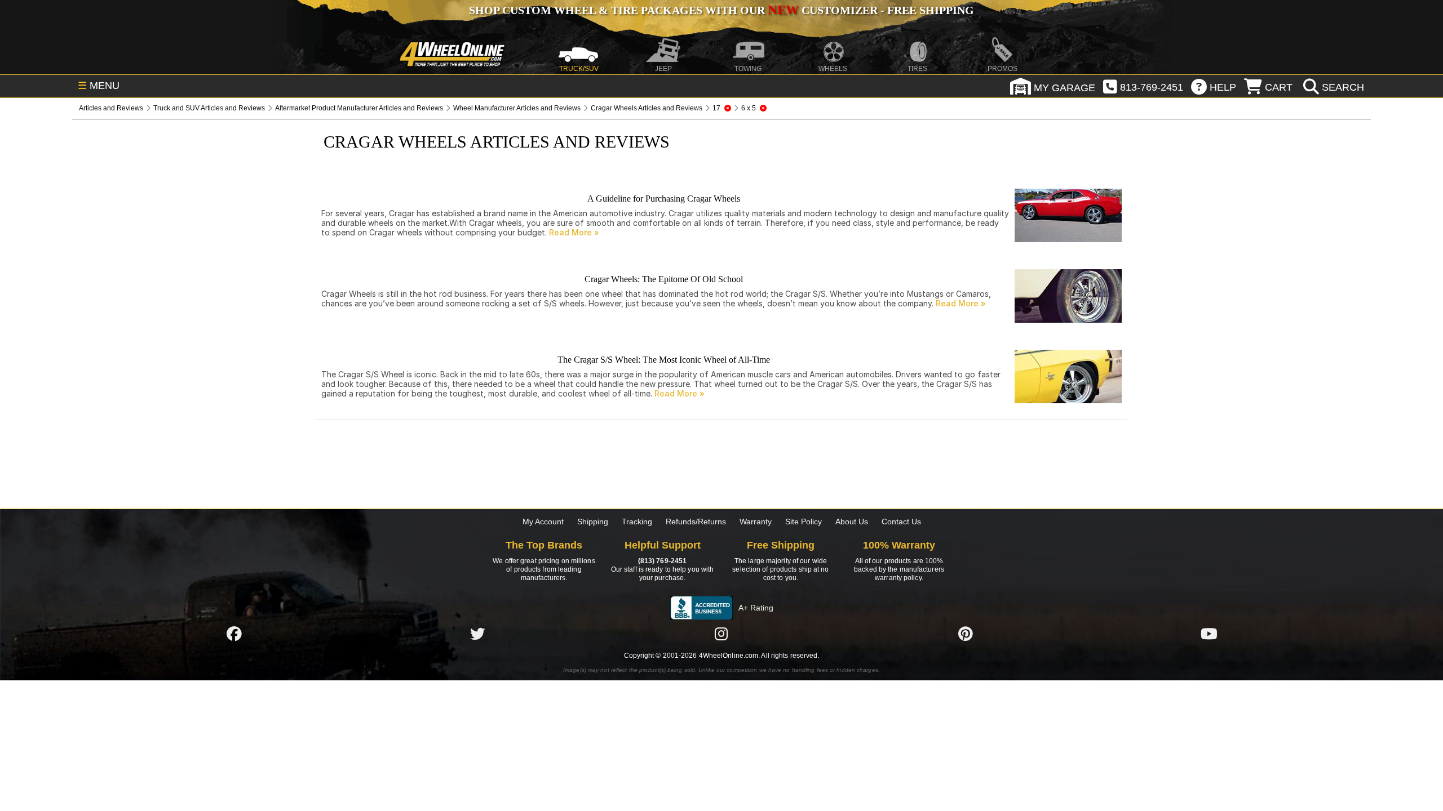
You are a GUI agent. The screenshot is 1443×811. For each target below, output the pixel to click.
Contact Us (901, 521)
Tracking (637, 521)
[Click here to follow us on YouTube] (1209, 633)
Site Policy (803, 521)
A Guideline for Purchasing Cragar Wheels (663, 198)
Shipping (592, 521)
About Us (851, 521)
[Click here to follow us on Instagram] (721, 633)
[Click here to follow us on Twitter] (477, 633)
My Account (543, 521)
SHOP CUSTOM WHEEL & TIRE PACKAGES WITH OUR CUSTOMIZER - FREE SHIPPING (721, 10)
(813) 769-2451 (662, 561)
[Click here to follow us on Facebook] (234, 633)
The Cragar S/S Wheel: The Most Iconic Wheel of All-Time (663, 359)
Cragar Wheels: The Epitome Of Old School (664, 279)
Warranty (756, 521)
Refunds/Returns (696, 521)
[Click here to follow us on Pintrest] (965, 633)
